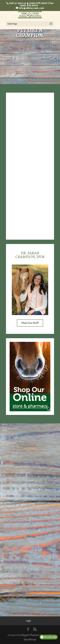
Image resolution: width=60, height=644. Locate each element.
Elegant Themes (29, 635)
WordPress (30, 639)
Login (28, 621)
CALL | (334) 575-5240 (30, 214)
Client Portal (30, 72)
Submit (37, 500)
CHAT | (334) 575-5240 (30, 221)
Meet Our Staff (30, 323)
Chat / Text (30, 61)
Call (30, 50)
